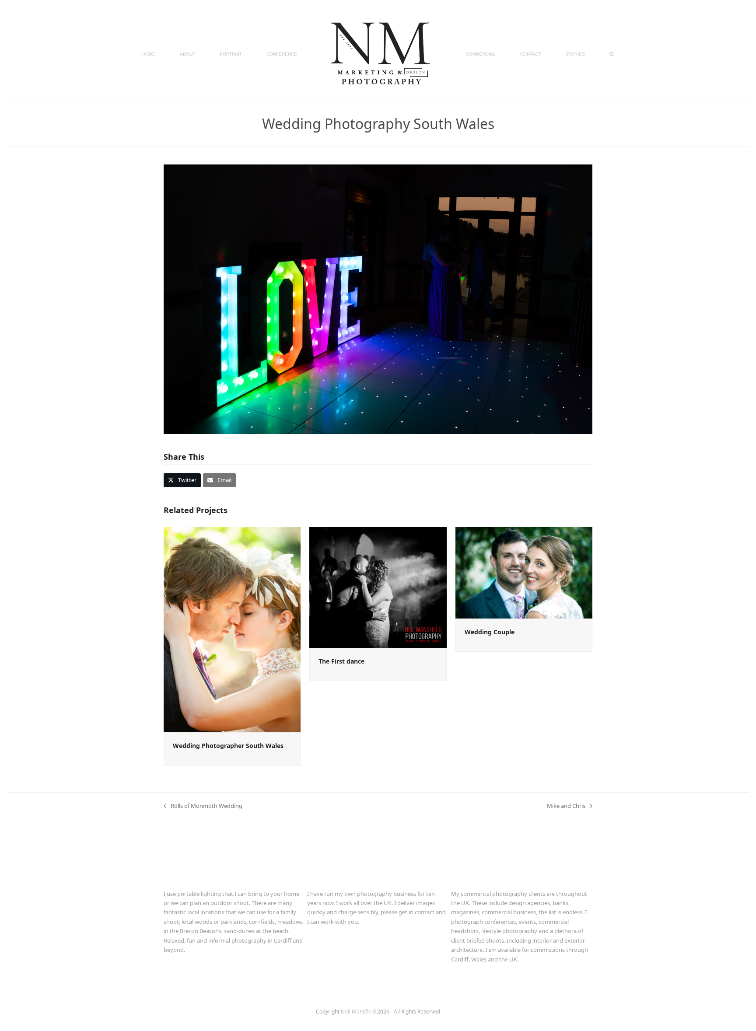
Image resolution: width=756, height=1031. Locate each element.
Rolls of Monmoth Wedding (203, 806)
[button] (611, 53)
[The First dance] (377, 587)
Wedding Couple (489, 632)
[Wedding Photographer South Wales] (232, 629)
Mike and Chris (566, 806)
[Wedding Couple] (523, 572)
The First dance (341, 661)
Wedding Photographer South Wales (228, 745)
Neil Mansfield (359, 1011)
